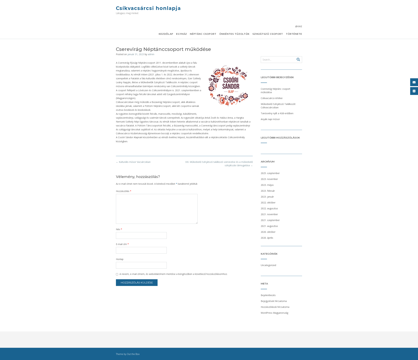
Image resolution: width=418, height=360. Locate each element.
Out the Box (133, 354)
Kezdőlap (166, 33)
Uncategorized (268, 265)
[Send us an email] (414, 82)
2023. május (267, 184)
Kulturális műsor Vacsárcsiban (133, 161)
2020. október (268, 231)
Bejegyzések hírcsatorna (274, 301)
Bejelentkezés (268, 295)
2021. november (269, 214)
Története (294, 33)
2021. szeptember (270, 220)
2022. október (268, 202)
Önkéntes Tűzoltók (234, 33)
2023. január (267, 196)
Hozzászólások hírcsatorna (275, 306)
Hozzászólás (123, 191)
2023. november (269, 179)
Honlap (119, 259)
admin (151, 54)
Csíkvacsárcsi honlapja (148, 8)
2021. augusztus (269, 226)
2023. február (268, 190)
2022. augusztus (269, 208)
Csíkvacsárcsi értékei (271, 98)
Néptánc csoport (203, 33)
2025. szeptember (270, 173)
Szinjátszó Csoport (267, 33)
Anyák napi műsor (270, 119)
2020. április (267, 237)
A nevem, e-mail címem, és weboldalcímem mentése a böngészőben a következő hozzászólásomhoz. (173, 274)
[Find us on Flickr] (414, 91)
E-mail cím (122, 244)
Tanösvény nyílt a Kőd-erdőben (277, 113)
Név (119, 229)
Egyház (181, 33)
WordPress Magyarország (274, 312)
